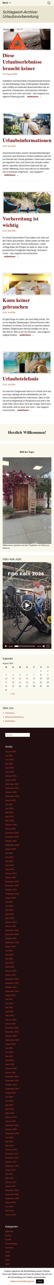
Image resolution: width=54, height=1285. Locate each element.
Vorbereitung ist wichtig (21, 222)
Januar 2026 (10, 780)
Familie (8, 1239)
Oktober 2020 (11, 1036)
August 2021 (10, 995)
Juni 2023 (9, 906)
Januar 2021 (10, 1024)
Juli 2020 (9, 1048)
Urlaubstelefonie (21, 378)
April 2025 (9, 816)
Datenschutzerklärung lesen (22, 1281)
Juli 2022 (9, 951)
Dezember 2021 (12, 979)
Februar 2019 (11, 1117)
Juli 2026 (9, 756)
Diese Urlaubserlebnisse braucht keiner (22, 62)
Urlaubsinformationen (27, 140)
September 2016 (12, 1198)
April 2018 (9, 1146)
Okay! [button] (40, 1281)
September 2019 (12, 1089)
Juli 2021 (9, 999)
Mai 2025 (9, 812)
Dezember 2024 (12, 833)
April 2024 (9, 865)
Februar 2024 (11, 873)
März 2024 (9, 869)
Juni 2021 (9, 1003)
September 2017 (12, 1166)
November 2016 (12, 1194)
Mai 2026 (9, 764)
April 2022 (9, 963)
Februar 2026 (11, 776)
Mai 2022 (9, 959)
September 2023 (12, 894)
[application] (27, 605)
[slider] (25, 646)
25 (13, 686)
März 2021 (9, 1016)
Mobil (7, 1256)
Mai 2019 (9, 1105)
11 (13, 678)
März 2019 (9, 1113)
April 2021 (9, 1011)
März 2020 (9, 1064)
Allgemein (9, 1231)
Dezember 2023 (12, 881)
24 (6, 686)
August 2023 (10, 898)
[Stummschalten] (43, 646)
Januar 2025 (10, 829)
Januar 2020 (10, 1072)
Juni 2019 (9, 1101)
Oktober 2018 (11, 1129)
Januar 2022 (10, 975)
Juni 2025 (9, 808)
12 (20, 678)
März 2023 (9, 918)
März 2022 (9, 967)
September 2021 (12, 991)
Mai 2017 (9, 1174)
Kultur (7, 1252)
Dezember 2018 (12, 1125)
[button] (27, 605)
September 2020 (12, 1040)
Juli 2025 (9, 804)
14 (34, 678)
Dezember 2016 (12, 1190)
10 (6, 678)
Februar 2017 (11, 1182)
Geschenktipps (11, 1244)
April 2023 (9, 914)
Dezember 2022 (12, 930)
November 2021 (12, 983)
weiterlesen (34, 96)
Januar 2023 (10, 926)
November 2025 (12, 788)
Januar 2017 (10, 1186)
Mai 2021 (9, 1007)
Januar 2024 (10, 877)
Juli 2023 (9, 902)
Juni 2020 (9, 1052)
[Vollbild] (48, 646)
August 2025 (10, 800)
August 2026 (10, 751)
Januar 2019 (10, 1121)
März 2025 (9, 821)
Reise (7, 1260)
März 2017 (9, 1178)
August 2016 (10, 1202)
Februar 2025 (11, 825)
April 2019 (9, 1109)
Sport (7, 1264)
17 (6, 682)
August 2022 (10, 946)
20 (27, 682)
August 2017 (10, 1170)
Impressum (10, 713)
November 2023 (12, 886)
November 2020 (12, 1032)
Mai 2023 (9, 910)
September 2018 (12, 1133)
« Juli (12, 694)
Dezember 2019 (12, 1076)
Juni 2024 (9, 857)
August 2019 (10, 1093)
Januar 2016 (10, 1215)
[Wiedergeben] (6, 646)
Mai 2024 (9, 861)
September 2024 (12, 845)
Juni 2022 (9, 955)
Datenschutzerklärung (14, 717)
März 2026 (9, 772)
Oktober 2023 (11, 890)
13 (27, 678)
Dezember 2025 (12, 784)
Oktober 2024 (11, 841)
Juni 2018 (9, 1137)
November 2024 (12, 837)
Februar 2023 (11, 922)
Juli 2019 (9, 1097)
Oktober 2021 (11, 987)
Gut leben (9, 1248)
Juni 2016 (9, 1206)
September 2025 (12, 796)
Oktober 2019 (11, 1085)
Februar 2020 (11, 1068)
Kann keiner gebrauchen (16, 303)
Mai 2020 (9, 1056)
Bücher (8, 1235)
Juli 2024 (9, 853)
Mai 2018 (9, 1141)
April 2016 (9, 1211)
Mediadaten (10, 721)
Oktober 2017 (11, 1162)
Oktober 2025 (11, 792)
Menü (5, 3)
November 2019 (12, 1081)
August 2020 (10, 1044)
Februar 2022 (11, 971)
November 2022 (12, 934)
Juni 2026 (9, 760)
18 (13, 682)
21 (34, 682)
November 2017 (12, 1158)
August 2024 (10, 849)
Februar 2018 (11, 1150)
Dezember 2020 (12, 1028)
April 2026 (9, 768)
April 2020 (9, 1060)
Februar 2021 (11, 1020)
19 (20, 682)
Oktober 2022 (11, 938)
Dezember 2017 (12, 1154)
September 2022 (12, 942)
